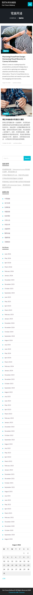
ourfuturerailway (17, 82)
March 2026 (8, 267)
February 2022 (9, 465)
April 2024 (8, 357)
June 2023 (8, 401)
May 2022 (8, 452)
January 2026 (9, 275)
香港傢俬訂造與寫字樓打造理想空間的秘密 (16, 181)
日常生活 (7, 220)
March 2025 (8, 310)
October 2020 (9, 530)
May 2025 (8, 301)
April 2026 (8, 262)
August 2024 (9, 340)
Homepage (13, 18)
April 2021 (8, 509)
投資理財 (7, 216)
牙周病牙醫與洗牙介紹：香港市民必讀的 (15, 175)
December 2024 (9, 323)
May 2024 (8, 353)
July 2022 (8, 448)
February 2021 (9, 517)
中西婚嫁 (7, 198)
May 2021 (8, 504)
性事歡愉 (7, 207)
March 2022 (8, 461)
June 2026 (8, 254)
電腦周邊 (6, 51)
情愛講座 (7, 211)
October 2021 (9, 483)
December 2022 (9, 427)
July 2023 (8, 396)
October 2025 (9, 288)
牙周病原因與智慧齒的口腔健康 (12, 178)
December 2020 (9, 522)
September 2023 (10, 388)
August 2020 (9, 539)
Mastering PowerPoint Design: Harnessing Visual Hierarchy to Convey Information (13, 59)
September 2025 (10, 293)
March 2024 (8, 362)
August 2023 (9, 392)
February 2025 (9, 314)
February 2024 (9, 366)
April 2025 (8, 306)
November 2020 (9, 526)
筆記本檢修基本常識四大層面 (13, 119)
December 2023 (9, 375)
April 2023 (8, 409)
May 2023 (8, 405)
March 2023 (8, 414)
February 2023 (9, 418)
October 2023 (9, 383)
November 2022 (9, 431)
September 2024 (10, 336)
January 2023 (9, 422)
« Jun (3, 578)
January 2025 (9, 319)
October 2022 (9, 435)
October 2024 (9, 332)
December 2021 (9, 474)
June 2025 (8, 297)
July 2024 (8, 345)
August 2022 (9, 444)
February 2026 (9, 271)
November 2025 (9, 284)
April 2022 (8, 457)
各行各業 (7, 203)
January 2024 (9, 370)
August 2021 (9, 491)
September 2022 (10, 440)
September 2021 (10, 487)
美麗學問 (7, 229)
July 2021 (8, 496)
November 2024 (9, 327)
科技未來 (7, 224)
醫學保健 (7, 233)
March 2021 (8, 513)
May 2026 (8, 258)
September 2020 (10, 535)
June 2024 (8, 349)
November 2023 (9, 379)
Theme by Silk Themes (17, 592)
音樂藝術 (7, 242)
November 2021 (9, 478)
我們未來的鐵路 (9, 2)
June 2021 (8, 500)
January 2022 (9, 470)
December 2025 (9, 280)
